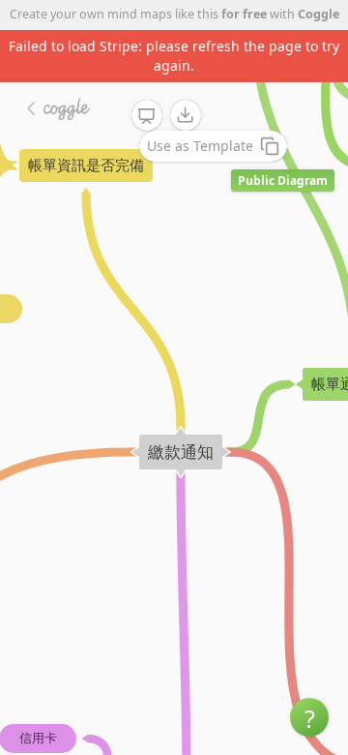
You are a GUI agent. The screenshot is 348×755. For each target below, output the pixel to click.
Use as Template (200, 145)
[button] (309, 717)
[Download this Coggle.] (185, 115)
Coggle (318, 14)
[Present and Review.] (146, 116)
